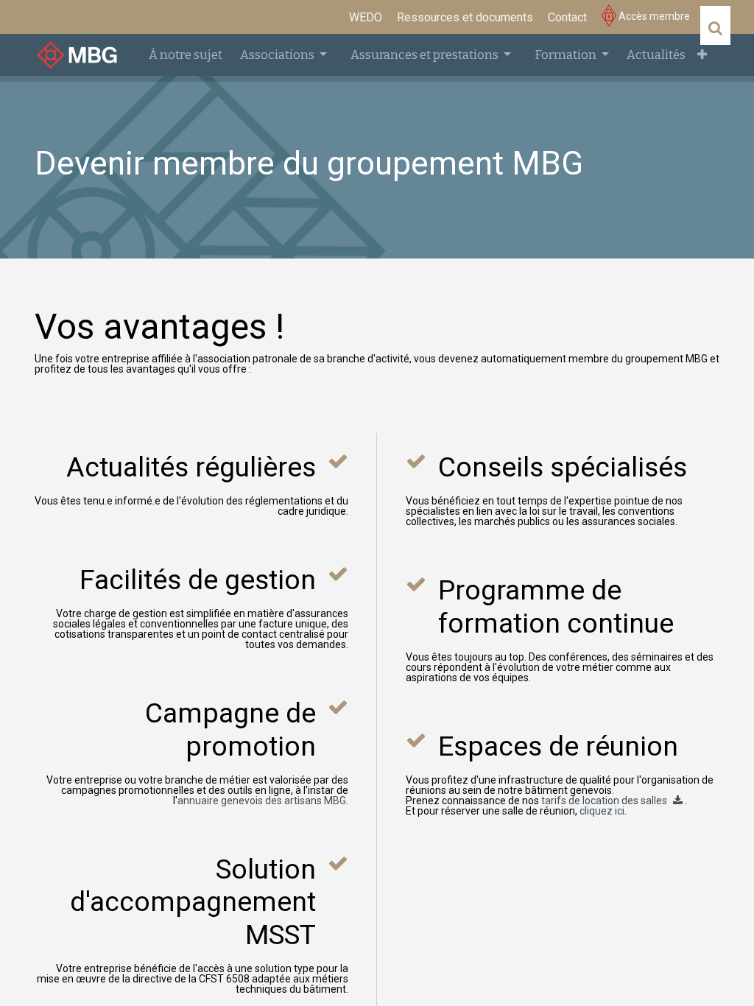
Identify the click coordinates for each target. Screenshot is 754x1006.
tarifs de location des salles (604, 800)
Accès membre (653, 16)
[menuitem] (365, 18)
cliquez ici (601, 811)
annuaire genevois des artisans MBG (261, 800)
